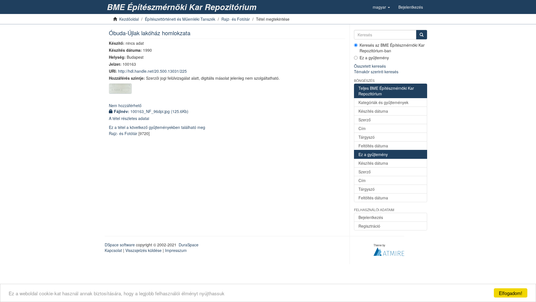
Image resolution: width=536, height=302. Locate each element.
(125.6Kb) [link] (151, 111)
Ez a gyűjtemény (374, 57)
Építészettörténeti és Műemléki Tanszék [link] (180, 19)
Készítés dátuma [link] (373, 111)
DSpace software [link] (120, 244)
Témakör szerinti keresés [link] (376, 71)
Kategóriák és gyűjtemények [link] (383, 102)
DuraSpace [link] (188, 244)
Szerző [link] (364, 119)
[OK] (421, 34)
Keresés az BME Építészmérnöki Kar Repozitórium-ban (392, 47)
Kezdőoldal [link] (129, 19)
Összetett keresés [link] (370, 66)
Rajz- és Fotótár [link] (235, 19)
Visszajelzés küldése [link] (143, 250)
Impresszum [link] (176, 250)
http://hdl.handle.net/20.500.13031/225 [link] (152, 71)
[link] (183, 7)
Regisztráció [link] (369, 226)
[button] (381, 7)
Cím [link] (362, 128)
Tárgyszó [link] (366, 137)
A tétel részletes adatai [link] (129, 118)
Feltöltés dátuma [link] (373, 145)
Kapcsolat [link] (113, 250)
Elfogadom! (510, 292)
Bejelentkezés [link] (370, 217)
